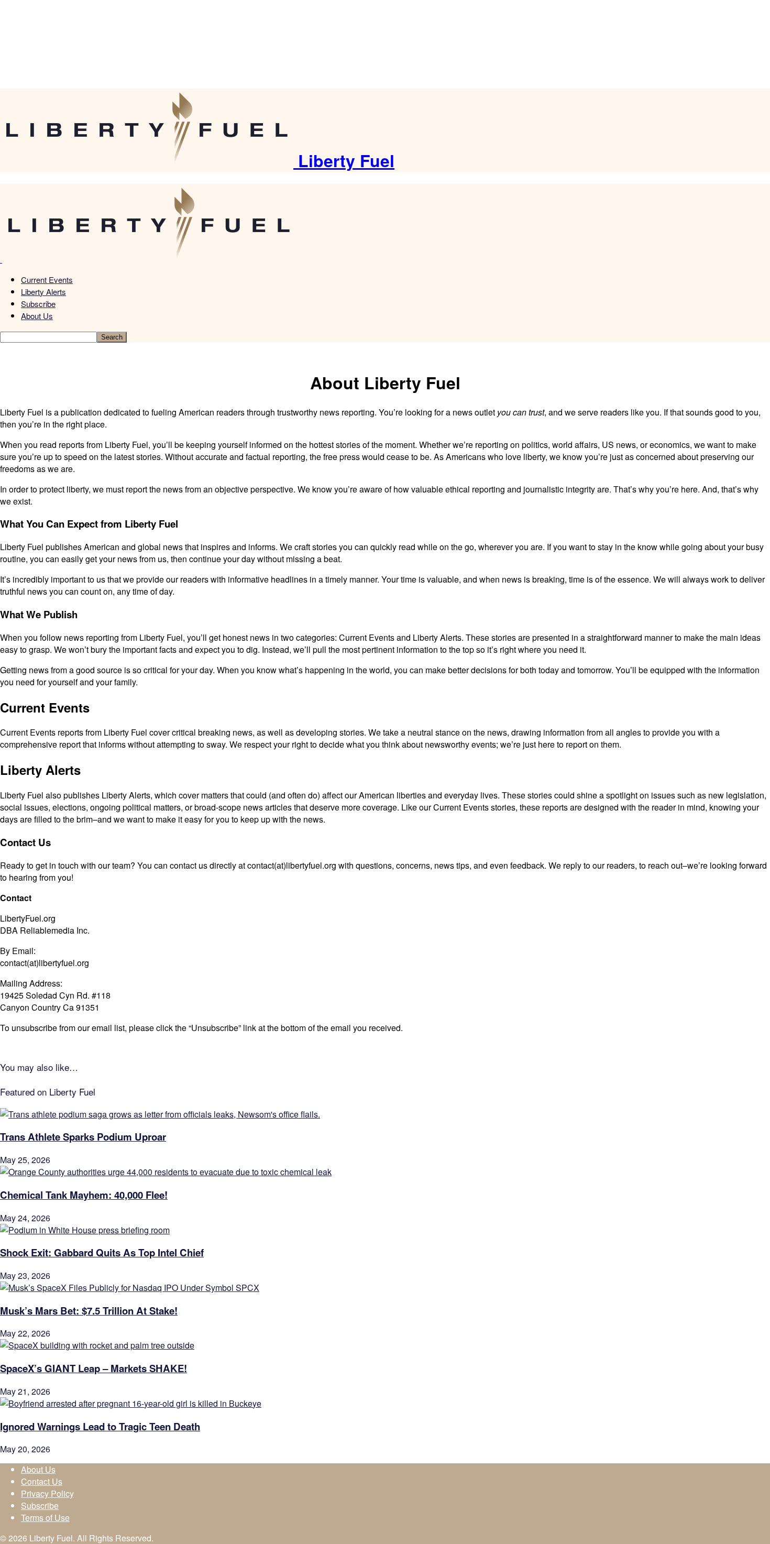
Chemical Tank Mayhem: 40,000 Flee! (84, 1195)
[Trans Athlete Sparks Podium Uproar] (160, 1114)
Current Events (47, 279)
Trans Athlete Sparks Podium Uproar (83, 1137)
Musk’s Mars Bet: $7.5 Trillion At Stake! (89, 1311)
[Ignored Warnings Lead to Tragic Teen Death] (130, 1403)
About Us (37, 315)
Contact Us (41, 1481)
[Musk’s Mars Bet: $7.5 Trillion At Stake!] (129, 1288)
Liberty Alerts (43, 291)
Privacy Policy (47, 1493)
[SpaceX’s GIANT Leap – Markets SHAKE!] (97, 1345)
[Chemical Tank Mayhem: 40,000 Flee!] (166, 1172)
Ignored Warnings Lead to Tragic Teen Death (100, 1426)
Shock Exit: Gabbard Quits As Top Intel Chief (102, 1252)
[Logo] (1, 259)
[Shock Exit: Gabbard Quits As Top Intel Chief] (85, 1230)
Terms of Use (45, 1518)
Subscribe (38, 303)
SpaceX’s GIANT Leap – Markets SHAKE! (93, 1368)
